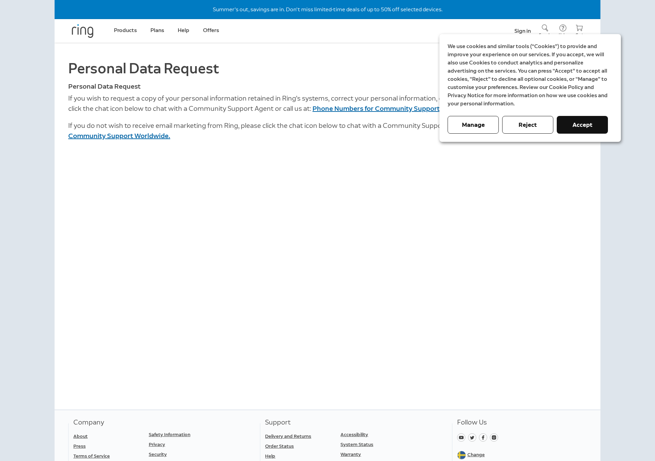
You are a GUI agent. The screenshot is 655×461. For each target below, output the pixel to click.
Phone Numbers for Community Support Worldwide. (394, 108)
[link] (108, 456)
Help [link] (183, 30)
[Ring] (82, 31)
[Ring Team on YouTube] (462, 437)
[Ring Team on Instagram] (495, 437)
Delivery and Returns (288, 436)
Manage (473, 125)
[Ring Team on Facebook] (484, 437)
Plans (157, 30)
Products (125, 30)
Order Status (279, 446)
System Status (356, 444)
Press (79, 446)
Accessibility (354, 434)
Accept (582, 125)
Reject (528, 125)
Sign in (522, 31)
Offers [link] (211, 30)
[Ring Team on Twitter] (473, 437)
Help (270, 456)
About (80, 436)
